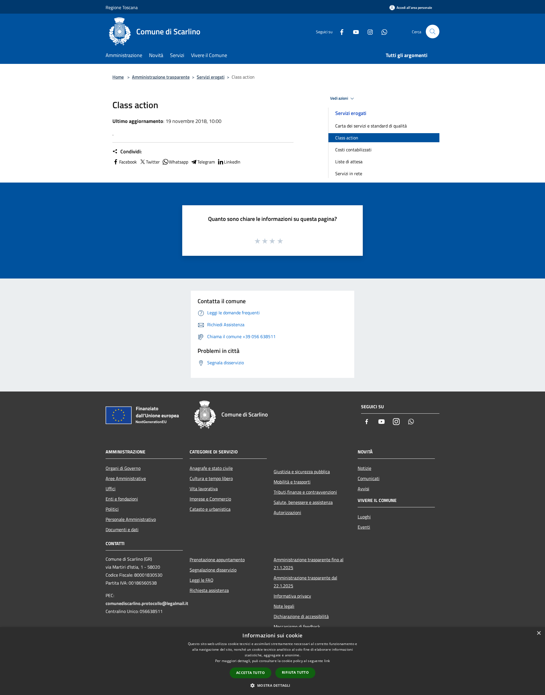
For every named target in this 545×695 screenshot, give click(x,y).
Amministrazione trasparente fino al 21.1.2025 (308, 563)
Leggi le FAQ (201, 580)
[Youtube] (353, 31)
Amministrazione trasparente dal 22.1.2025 (305, 581)
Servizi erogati (211, 77)
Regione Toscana (122, 7)
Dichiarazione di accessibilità (301, 616)
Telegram (206, 161)
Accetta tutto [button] (250, 672)
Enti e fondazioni (122, 498)
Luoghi (364, 516)
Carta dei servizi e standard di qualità (371, 125)
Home (118, 77)
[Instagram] (368, 31)
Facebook (128, 161)
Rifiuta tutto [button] (295, 672)
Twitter (153, 161)
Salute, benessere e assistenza (303, 502)
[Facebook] (339, 31)
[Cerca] (432, 31)
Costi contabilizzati (353, 149)
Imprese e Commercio (210, 498)
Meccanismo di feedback (297, 626)
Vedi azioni (339, 98)
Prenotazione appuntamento (217, 559)
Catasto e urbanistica (210, 509)
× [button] (538, 633)
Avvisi (363, 488)
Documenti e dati (122, 529)
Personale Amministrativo (131, 519)
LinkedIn (232, 161)
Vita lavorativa (204, 488)
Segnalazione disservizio (213, 569)
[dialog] (272, 661)
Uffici (111, 488)
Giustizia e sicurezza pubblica (302, 471)
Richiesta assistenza (209, 590)
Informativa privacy (292, 596)
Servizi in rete (348, 173)
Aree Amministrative (126, 478)
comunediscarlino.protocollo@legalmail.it (147, 603)
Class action (346, 137)
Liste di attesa (348, 161)
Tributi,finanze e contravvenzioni (305, 492)
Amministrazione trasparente (161, 77)
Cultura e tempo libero (211, 478)
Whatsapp (178, 161)
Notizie (364, 468)
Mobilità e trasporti (292, 481)
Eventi (364, 527)
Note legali (284, 606)
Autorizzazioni (287, 512)
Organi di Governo (123, 468)
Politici (112, 509)
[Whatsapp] (382, 31)
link (327, 660)
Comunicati (369, 478)
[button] (272, 685)
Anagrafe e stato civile (211, 468)
